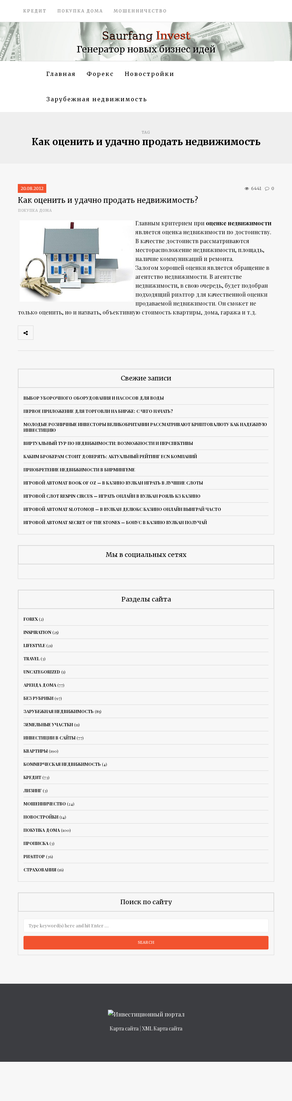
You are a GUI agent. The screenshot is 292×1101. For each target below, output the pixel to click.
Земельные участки (48, 724)
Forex (31, 619)
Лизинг (33, 790)
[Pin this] (88, 333)
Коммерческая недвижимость (62, 764)
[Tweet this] (56, 333)
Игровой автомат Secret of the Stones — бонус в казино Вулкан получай (115, 522)
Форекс (100, 73)
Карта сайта (124, 1028)
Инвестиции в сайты (49, 738)
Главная (61, 73)
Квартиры (36, 751)
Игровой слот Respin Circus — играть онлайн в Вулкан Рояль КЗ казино (112, 496)
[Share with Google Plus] (72, 333)
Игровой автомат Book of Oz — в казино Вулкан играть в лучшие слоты (113, 483)
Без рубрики (38, 698)
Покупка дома (80, 11)
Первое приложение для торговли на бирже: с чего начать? (98, 411)
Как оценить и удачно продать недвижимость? (108, 200)
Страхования (40, 869)
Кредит (35, 11)
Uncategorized (42, 672)
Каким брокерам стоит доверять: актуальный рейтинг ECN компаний (110, 456)
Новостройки (149, 73)
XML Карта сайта (162, 1028)
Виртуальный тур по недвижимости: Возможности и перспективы (108, 443)
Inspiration (37, 632)
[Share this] (41, 333)
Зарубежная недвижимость (96, 99)
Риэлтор (34, 856)
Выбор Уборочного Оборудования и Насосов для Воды (94, 398)
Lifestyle (34, 645)
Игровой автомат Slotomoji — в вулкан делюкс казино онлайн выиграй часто (122, 509)
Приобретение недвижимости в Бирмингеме (79, 469)
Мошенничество (140, 11)
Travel (32, 658)
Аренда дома (40, 685)
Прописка (36, 843)
